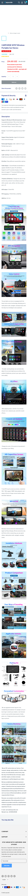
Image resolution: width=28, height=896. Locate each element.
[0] (25, 2)
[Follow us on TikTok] (14, 876)
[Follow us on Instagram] (8, 876)
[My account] (22, 2)
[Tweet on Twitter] (22, 88)
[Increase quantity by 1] (17, 76)
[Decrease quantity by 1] (9, 76)
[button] (25, 2)
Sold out (14, 82)
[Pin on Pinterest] (19, 88)
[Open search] (19, 2)
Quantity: (4, 76)
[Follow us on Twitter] (11, 876)
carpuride (4, 54)
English (4, 879)
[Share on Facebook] (16, 88)
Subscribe (6, 865)
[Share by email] (25, 88)
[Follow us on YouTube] (6, 876)
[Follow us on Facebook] (3, 876)
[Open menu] (2, 2)
